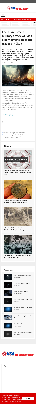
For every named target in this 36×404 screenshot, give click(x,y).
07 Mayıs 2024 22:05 (7, 62)
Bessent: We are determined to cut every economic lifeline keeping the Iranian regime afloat (17, 173)
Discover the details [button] (15, 401)
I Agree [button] (28, 398)
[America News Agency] (18, 354)
